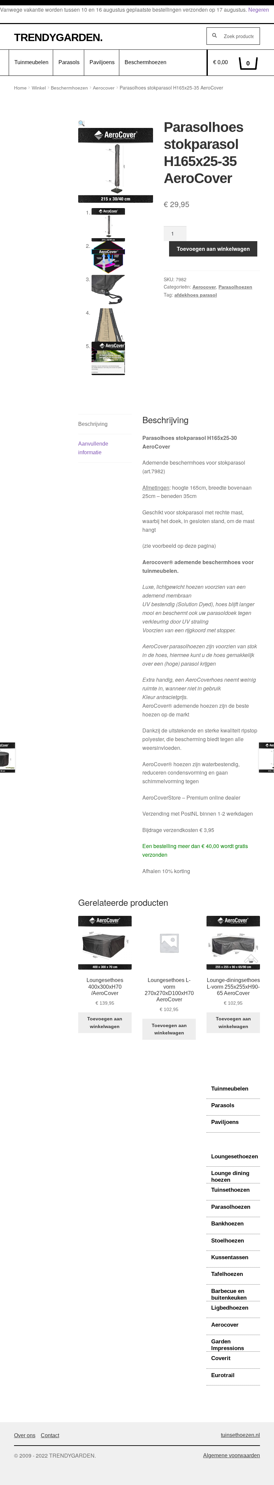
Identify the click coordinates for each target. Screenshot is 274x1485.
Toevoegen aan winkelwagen (213, 249)
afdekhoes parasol (195, 295)
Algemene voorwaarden (231, 1455)
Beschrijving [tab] (93, 424)
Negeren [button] (258, 10)
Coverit (221, 1358)
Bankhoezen (227, 1223)
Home (20, 88)
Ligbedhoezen (229, 1308)
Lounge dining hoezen (230, 1176)
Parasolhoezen (235, 287)
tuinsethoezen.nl (240, 1435)
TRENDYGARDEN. (58, 37)
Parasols (69, 62)
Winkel (39, 88)
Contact (50, 1435)
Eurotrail (223, 1375)
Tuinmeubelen (31, 62)
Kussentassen (229, 1257)
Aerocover (104, 88)
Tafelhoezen (227, 1274)
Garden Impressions (227, 1344)
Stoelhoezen (227, 1241)
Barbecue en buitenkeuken (229, 1294)
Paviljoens (102, 62)
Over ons (24, 1435)
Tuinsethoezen (230, 1190)
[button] (81, 123)
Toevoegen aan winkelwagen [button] (104, 1022)
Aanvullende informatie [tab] (93, 448)
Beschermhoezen (145, 62)
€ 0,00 (231, 63)
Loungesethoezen (234, 1156)
